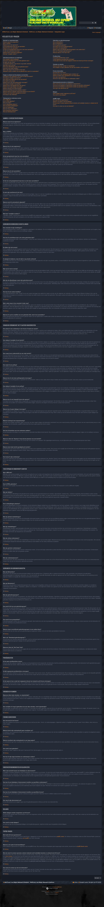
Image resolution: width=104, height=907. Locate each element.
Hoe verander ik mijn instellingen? (11, 59)
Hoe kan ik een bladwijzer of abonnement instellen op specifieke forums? (70, 86)
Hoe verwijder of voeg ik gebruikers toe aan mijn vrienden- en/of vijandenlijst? (71, 67)
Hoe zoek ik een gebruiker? (59, 77)
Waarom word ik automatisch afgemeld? (12, 52)
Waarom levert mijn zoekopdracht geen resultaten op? (65, 74)
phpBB (47, 891)
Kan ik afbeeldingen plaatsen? (10, 104)
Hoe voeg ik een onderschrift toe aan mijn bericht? (15, 79)
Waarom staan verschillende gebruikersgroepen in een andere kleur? (69, 49)
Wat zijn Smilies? (7, 102)
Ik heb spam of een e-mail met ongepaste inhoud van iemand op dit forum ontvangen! (73, 60)
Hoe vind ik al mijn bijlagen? (59, 95)
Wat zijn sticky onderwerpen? (10, 108)
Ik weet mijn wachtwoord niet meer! (11, 51)
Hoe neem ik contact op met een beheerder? (63, 106)
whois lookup (8, 856)
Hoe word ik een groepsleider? (60, 48)
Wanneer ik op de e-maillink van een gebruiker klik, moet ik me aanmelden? (21, 71)
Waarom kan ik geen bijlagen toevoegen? (12, 87)
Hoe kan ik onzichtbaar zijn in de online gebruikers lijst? (16, 60)
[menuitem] (5, 28)
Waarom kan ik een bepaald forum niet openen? (14, 85)
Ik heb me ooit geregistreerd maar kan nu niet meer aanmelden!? (18, 49)
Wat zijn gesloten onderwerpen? (10, 110)
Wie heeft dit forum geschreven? (60, 100)
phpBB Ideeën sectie (82, 846)
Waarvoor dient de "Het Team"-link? (61, 52)
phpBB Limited (60, 836)
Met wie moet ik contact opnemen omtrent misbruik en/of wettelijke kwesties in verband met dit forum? (75, 103)
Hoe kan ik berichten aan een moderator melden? (14, 90)
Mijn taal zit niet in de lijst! (9, 65)
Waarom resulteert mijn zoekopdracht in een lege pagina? (66, 75)
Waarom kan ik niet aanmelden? (10, 48)
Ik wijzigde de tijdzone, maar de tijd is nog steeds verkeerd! (17, 63)
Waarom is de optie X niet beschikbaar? (62, 101)
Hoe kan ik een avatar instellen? (10, 68)
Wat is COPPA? (7, 43)
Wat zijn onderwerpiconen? (9, 111)
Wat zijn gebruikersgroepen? (59, 45)
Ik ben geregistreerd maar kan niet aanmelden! (14, 46)
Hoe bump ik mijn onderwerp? (10, 94)
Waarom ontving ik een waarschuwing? (12, 88)
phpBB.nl (57, 892)
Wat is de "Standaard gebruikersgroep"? (62, 51)
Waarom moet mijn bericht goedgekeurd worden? (14, 93)
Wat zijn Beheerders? (58, 42)
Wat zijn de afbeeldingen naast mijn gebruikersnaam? (15, 66)
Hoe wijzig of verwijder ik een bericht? (12, 78)
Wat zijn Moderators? (58, 43)
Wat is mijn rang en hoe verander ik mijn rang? (14, 69)
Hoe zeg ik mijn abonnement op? (60, 88)
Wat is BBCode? (7, 99)
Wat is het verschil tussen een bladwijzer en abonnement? (66, 83)
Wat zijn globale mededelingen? (10, 105)
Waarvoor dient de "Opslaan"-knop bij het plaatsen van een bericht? (19, 91)
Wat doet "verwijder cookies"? (10, 54)
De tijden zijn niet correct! (9, 62)
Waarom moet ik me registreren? (10, 42)
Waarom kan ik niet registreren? (10, 45)
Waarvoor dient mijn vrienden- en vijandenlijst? (64, 66)
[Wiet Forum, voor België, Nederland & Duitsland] (52, 16)
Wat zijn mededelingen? (8, 107)
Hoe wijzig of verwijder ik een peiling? (12, 84)
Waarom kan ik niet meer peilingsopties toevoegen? (15, 82)
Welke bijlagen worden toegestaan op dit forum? (64, 93)
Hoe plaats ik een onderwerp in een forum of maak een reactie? (18, 76)
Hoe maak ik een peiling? (9, 81)
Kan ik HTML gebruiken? (9, 101)
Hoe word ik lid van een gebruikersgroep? (62, 46)
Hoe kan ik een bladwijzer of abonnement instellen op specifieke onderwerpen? (71, 85)
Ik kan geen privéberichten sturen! (61, 57)
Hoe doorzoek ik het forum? (59, 72)
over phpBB (26, 838)
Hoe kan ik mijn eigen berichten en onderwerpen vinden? (66, 78)
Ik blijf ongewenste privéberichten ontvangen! (63, 59)
